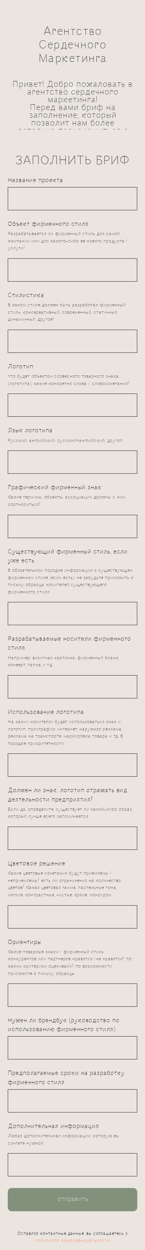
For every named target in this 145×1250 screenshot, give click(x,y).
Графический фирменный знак (54, 984)
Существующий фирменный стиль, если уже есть (68, 1052)
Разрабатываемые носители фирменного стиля (69, 1139)
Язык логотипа (30, 927)
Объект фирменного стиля (48, 720)
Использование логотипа (46, 1208)
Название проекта (35, 676)
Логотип (20, 863)
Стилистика (26, 791)
